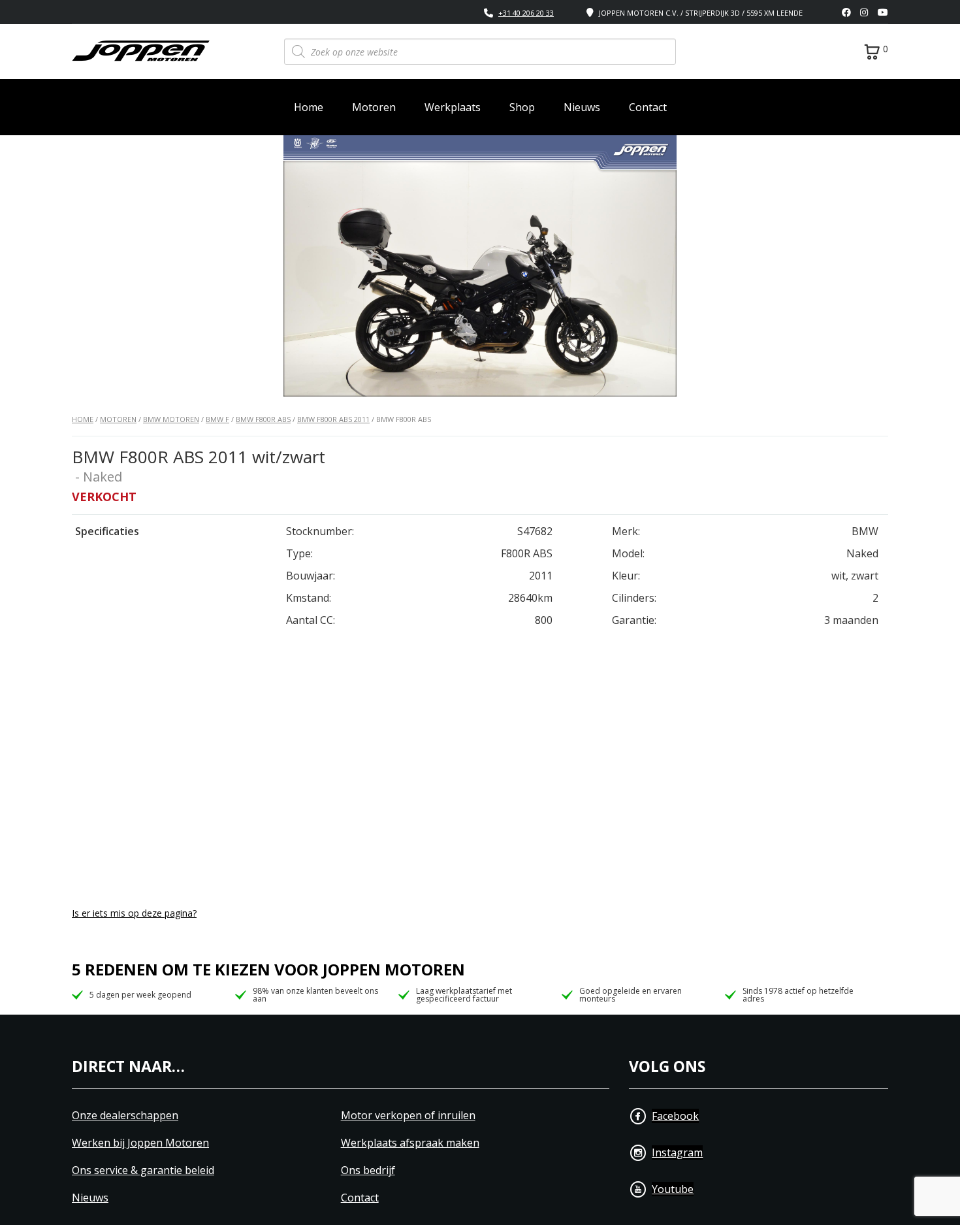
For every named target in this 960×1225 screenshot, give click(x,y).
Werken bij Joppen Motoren (140, 1143)
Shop (522, 107)
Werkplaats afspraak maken (410, 1143)
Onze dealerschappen (125, 1115)
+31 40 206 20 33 (526, 13)
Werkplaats (452, 107)
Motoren (374, 107)
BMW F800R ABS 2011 (333, 419)
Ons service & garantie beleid (143, 1170)
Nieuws (582, 107)
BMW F (217, 419)
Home (308, 107)
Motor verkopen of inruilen (408, 1115)
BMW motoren (171, 419)
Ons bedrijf (368, 1170)
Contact (648, 107)
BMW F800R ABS (263, 419)
